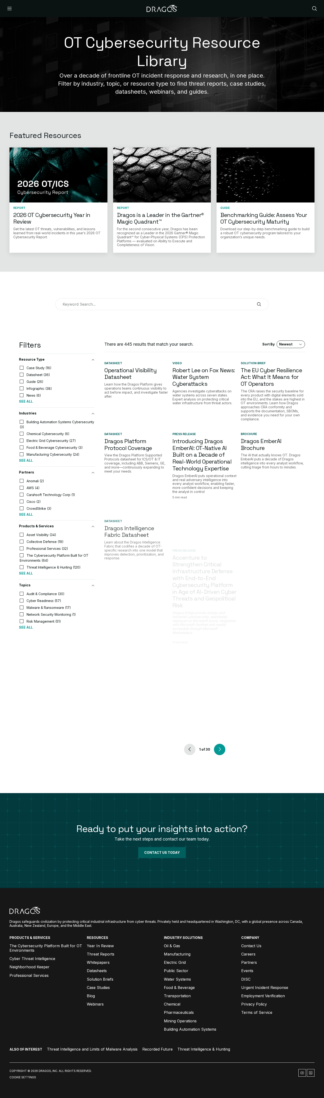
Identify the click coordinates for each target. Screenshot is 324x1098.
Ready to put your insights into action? (162, 829)
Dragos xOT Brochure (268, 517)
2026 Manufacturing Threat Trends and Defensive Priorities (268, 693)
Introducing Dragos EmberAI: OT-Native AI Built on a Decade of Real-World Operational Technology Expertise (201, 454)
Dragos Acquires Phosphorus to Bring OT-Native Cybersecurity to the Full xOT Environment (204, 632)
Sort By (277, 344)
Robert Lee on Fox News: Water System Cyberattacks (203, 377)
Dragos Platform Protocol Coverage (128, 444)
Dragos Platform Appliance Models (127, 625)
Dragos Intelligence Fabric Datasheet (129, 521)
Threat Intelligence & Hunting (203, 1049)
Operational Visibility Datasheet (130, 374)
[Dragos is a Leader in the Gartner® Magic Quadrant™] (162, 174)
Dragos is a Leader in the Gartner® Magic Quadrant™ (160, 218)
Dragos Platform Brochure (125, 690)
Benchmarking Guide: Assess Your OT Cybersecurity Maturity (263, 218)
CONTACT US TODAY (162, 852)
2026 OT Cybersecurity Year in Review (51, 218)
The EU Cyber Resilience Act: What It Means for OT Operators (271, 377)
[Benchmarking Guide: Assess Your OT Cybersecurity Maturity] (266, 174)
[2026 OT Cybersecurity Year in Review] (58, 174)
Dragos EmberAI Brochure (261, 444)
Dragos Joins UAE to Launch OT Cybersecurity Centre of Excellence (272, 632)
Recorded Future (157, 1049)
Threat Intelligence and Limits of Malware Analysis (92, 1049)
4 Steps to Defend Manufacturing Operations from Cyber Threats (201, 697)
